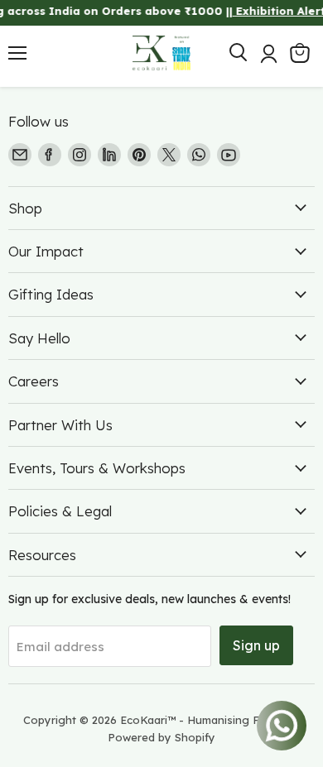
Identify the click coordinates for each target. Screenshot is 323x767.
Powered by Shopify (161, 737)
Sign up (256, 645)
